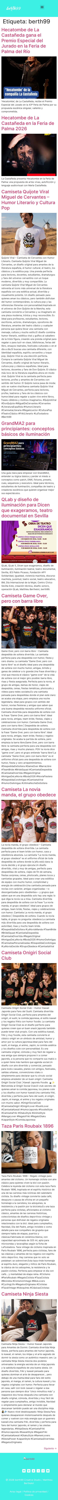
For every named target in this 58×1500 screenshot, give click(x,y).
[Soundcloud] (38, 1470)
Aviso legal (15, 1491)
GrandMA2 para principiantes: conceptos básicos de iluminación (27, 429)
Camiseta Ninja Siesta (24, 1294)
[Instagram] (43, 1470)
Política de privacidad (35, 1491)
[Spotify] (28, 1470)
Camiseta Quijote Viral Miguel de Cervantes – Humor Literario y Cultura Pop (28, 200)
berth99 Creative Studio (28, 1479)
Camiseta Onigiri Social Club (26, 955)
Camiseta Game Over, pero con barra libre (24, 598)
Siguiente (50, 1448)
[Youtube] (24, 1470)
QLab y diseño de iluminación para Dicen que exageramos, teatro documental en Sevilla (26, 507)
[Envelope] (48, 1470)
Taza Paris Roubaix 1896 (27, 1126)
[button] (42, 7)
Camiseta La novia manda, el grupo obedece (28, 792)
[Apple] (33, 1470)
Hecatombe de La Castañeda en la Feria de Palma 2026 (27, 123)
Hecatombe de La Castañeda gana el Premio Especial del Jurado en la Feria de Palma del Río (23, 40)
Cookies (29, 1495)
